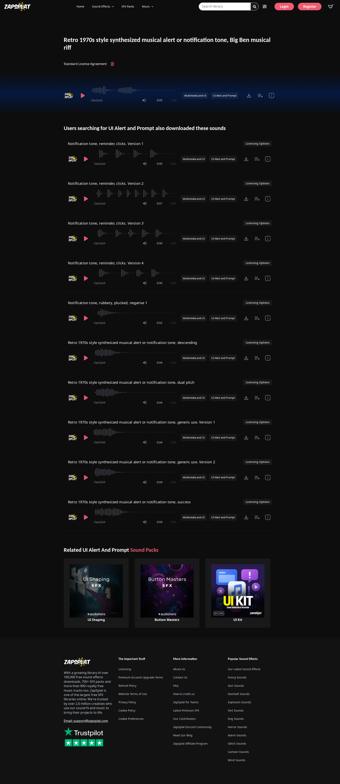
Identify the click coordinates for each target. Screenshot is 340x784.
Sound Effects (101, 6)
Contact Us (180, 677)
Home (80, 6)
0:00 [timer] (173, 100)
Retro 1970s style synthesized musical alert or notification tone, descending (132, 342)
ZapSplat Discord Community (192, 727)
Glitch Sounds (237, 743)
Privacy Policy (127, 702)
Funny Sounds (237, 677)
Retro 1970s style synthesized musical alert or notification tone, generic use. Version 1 (141, 422)
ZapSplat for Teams (186, 702)
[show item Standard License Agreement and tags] (271, 95)
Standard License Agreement (85, 64)
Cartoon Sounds (238, 752)
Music (146, 6)
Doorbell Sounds (239, 694)
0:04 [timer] (159, 362)
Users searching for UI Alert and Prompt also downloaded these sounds (145, 128)
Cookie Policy (126, 710)
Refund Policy (127, 685)
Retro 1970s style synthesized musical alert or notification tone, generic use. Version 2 (141, 462)
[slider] (133, 90)
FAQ (175, 685)
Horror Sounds (237, 727)
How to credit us (184, 694)
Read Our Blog (182, 735)
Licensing (124, 669)
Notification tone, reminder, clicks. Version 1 (105, 143)
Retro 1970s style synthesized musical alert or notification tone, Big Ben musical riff (167, 44)
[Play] (82, 95)
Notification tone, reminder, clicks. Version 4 (105, 263)
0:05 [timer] (159, 100)
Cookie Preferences (131, 719)
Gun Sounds (236, 685)
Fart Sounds (236, 710)
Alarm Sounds (237, 735)
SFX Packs (128, 6)
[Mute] (144, 100)
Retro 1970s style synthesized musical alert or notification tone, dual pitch (131, 382)
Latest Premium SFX (186, 710)
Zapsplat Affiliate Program (190, 743)
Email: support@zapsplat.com (86, 721)
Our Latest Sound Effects (244, 669)
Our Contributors (184, 719)
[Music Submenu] (153, 6)
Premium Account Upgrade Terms (140, 677)
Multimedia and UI (195, 95)
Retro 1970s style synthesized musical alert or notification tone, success (129, 502)
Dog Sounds (236, 719)
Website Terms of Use (132, 694)
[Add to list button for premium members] (260, 95)
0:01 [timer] (159, 203)
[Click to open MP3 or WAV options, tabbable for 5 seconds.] (249, 95)
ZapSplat (97, 100)
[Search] (255, 7)
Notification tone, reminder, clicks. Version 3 (105, 223)
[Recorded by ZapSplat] (69, 95)
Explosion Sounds (239, 702)
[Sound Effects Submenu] (114, 6)
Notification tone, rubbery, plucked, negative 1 (107, 302)
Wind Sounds (236, 760)
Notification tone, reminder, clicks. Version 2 (105, 183)
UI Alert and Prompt (225, 95)
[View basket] (330, 6)
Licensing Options (258, 143)
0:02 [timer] (159, 323)
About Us (179, 669)
